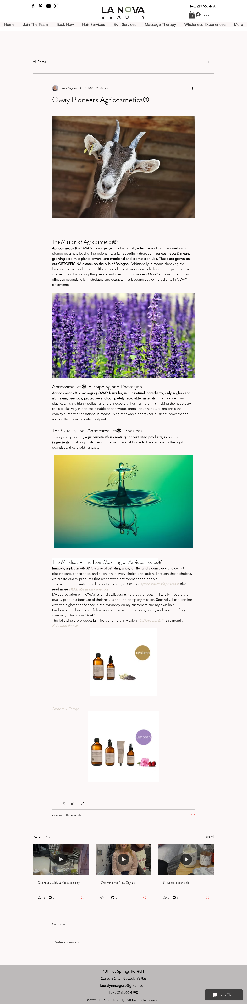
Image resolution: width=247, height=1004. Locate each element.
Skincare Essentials (176, 882)
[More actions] (192, 88)
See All (210, 836)
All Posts (39, 62)
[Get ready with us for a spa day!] (61, 859)
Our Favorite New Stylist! (118, 882)
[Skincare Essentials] (186, 859)
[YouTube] (48, 6)
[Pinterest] (41, 6)
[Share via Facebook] (54, 803)
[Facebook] (33, 6)
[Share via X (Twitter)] (63, 803)
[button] (192, 15)
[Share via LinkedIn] (73, 803)
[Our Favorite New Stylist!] (123, 859)
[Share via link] (82, 803)
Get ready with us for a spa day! (59, 882)
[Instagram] (56, 6)
